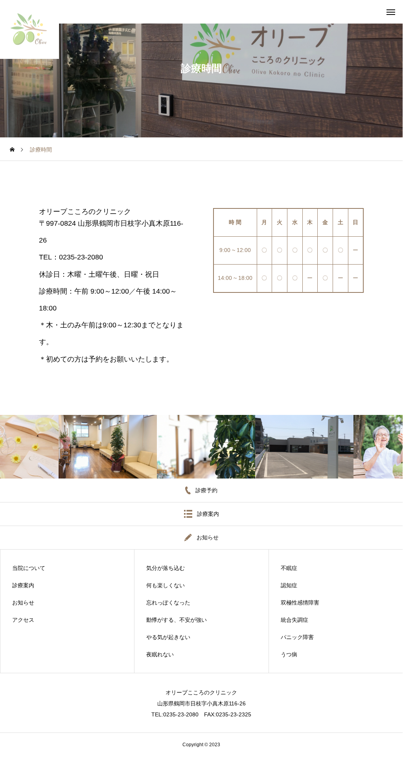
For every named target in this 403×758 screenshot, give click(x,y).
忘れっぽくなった (168, 602)
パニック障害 (297, 637)
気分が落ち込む (165, 568)
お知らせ (23, 602)
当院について (28, 568)
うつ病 (289, 654)
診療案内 (23, 585)
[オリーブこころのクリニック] (29, 29)
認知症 (289, 585)
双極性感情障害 (300, 602)
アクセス (23, 620)
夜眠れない (160, 654)
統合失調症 (294, 620)
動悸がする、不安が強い (176, 620)
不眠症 (289, 568)
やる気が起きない (168, 637)
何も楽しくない (165, 585)
